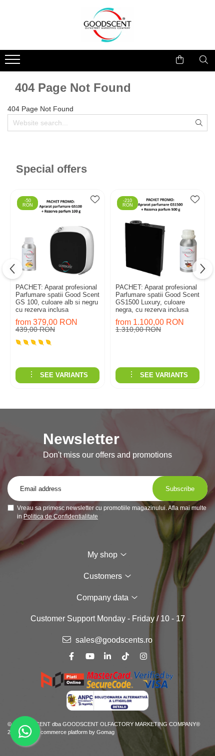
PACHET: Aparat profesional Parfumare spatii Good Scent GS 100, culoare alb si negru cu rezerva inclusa (58, 298)
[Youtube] (90, 656)
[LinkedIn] (108, 656)
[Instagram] (144, 656)
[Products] (13, 62)
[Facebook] (72, 656)
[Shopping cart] (179, 60)
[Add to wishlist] (94, 202)
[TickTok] (126, 656)
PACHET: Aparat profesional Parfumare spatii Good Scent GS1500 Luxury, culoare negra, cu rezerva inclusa (158, 298)
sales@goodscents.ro (113, 640)
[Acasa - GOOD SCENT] (107, 24)
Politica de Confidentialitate (61, 516)
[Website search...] (203, 60)
